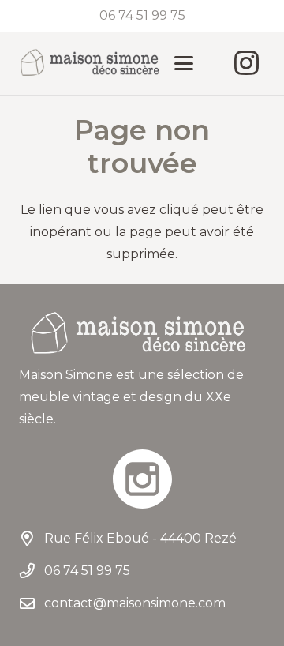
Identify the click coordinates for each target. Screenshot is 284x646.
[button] (184, 63)
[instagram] (142, 479)
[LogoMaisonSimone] (89, 63)
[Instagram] (246, 63)
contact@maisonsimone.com (135, 602)
